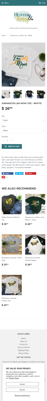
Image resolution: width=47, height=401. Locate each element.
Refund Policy (24, 353)
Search (23, 338)
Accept (22, 384)
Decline (22, 390)
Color (4, 126)
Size (3, 116)
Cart (43, 3)
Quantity (5, 136)
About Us (23, 341)
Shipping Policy (23, 350)
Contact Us (23, 344)
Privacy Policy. (14, 378)
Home (4, 35)
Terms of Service (23, 347)
